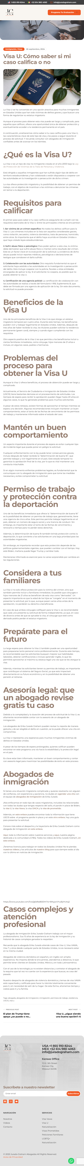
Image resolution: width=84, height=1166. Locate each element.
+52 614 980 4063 (62, 1049)
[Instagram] (10, 1101)
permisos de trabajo (59, 998)
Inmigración (10, 49)
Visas (19, 49)
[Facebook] (5, 1101)
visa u (11, 1001)
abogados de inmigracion (28, 998)
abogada (12, 998)
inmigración (44, 998)
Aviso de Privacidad (13, 1157)
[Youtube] (16, 1101)
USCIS (6, 1001)
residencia (73, 998)
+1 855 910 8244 (60, 1046)
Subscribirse (73, 1094)
